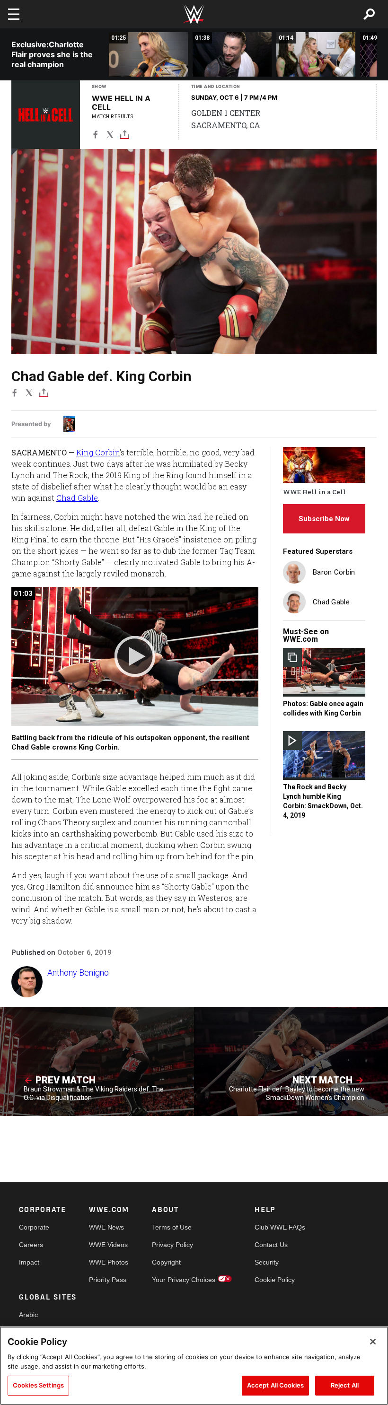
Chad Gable (77, 498)
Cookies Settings (38, 1385)
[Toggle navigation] (13, 14)
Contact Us (271, 1244)
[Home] (194, 14)
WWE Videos (108, 1244)
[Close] (372, 1341)
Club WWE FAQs (280, 1227)
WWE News (106, 1227)
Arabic (28, 1314)
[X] (110, 136)
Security (267, 1262)
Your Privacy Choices (183, 1279)
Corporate (34, 1227)
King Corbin (98, 452)
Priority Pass (107, 1279)
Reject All (345, 1385)
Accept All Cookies (275, 1385)
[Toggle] (124, 136)
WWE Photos (108, 1262)
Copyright (166, 1262)
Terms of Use (172, 1227)
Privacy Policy (172, 1244)
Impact (29, 1262)
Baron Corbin (334, 572)
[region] (194, 1365)
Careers (31, 1244)
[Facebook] (95, 136)
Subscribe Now (324, 519)
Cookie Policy (275, 1279)
